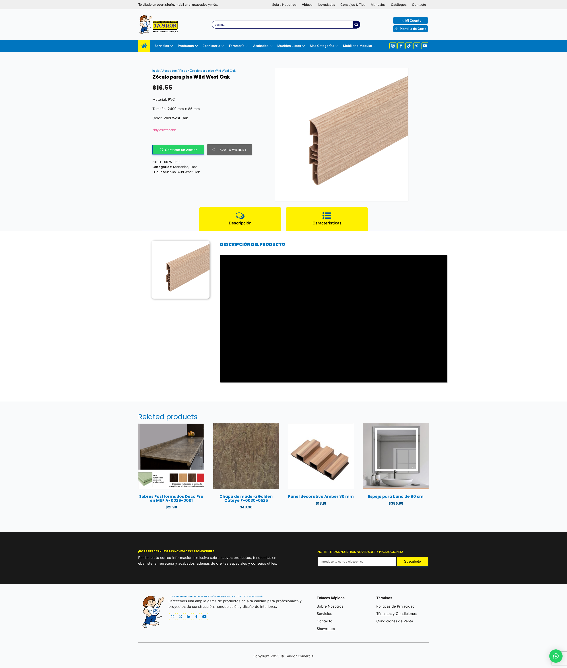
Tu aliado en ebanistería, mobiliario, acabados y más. (178, 4)
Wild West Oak (188, 172)
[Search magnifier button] (356, 24)
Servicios (324, 613)
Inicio (156, 71)
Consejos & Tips (352, 4)
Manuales (378, 4)
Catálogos (399, 4)
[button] (556, 656)
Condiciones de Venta (394, 621)
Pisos (183, 71)
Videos (307, 4)
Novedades (326, 4)
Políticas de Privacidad (395, 606)
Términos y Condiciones (396, 613)
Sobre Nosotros (284, 4)
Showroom (326, 628)
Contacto (419, 4)
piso (173, 172)
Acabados (169, 71)
